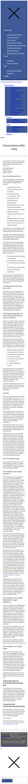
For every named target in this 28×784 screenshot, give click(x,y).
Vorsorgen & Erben (13, 37)
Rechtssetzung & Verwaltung (15, 53)
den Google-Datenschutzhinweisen (14, 664)
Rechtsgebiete (8, 30)
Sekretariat (10, 73)
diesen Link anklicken (9, 585)
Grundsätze (10, 61)
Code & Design (21, 746)
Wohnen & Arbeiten (13, 51)
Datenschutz (12, 746)
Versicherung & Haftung (14, 48)
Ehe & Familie (11, 40)
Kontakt (6, 76)
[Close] (14, 26)
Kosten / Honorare (12, 63)
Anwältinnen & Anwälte (14, 71)
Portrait (6, 56)
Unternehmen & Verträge (14, 35)
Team (5, 66)
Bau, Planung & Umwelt (14, 43)
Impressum (5, 746)
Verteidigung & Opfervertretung (16, 45)
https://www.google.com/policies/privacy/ (14, 643)
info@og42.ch (6, 736)
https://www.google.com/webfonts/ (13, 613)
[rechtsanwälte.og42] (11, 82)
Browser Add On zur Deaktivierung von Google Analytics (13, 575)
